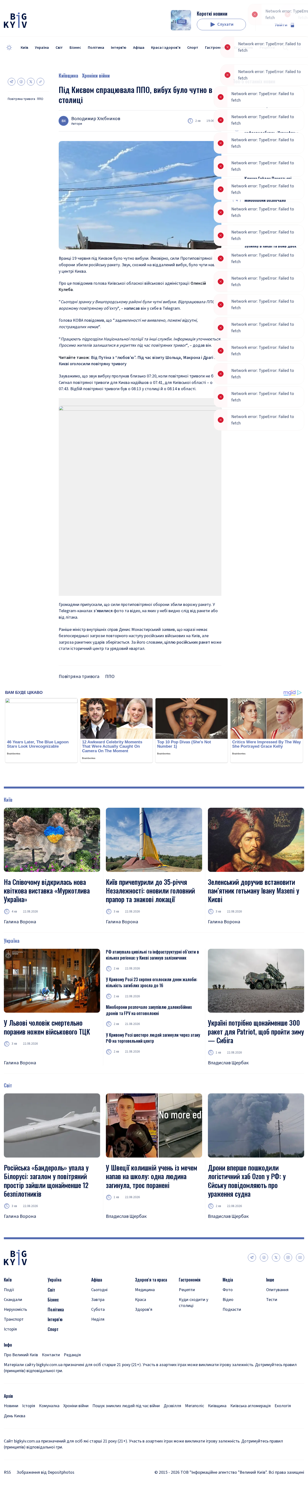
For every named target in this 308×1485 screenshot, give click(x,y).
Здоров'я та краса (151, 1280)
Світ (59, 47)
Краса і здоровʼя (165, 47)
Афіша (138, 47)
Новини (11, 1406)
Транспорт (14, 1319)
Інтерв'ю (118, 47)
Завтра (97, 1300)
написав (132, 308)
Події (9, 1290)
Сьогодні (99, 1290)
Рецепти (187, 1290)
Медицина (145, 1290)
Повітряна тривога (21, 99)
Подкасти (232, 1309)
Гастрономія (216, 47)
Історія (10, 1329)
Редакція (72, 1355)
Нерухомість (15, 1309)
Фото (228, 1290)
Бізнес (75, 47)
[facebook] (264, 1257)
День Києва (14, 1416)
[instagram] (288, 1257)
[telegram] (252, 1257)
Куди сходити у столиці (193, 1303)
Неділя (97, 1319)
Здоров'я (143, 1309)
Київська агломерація (250, 1406)
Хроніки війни (96, 75)
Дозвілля (172, 1406)
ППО (40, 99)
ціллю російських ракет (187, 642)
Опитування (277, 1290)
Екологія (283, 1406)
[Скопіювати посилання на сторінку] (40, 82)
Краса (140, 1300)
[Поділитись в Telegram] (11, 82)
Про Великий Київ (21, 1355)
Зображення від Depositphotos (45, 1472)
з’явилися (103, 611)
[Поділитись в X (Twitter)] (31, 82)
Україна (42, 47)
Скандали (13, 1300)
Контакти (51, 1355)
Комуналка (49, 1406)
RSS (7, 1472)
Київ (24, 47)
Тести (271, 1300)
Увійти (281, 25)
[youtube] (300, 1257)
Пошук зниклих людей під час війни (126, 1406)
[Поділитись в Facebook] (21, 82)
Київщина (68, 75)
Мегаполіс (194, 1406)
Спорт (192, 47)
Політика (96, 47)
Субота (98, 1309)
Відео (228, 1300)
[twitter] (276, 1257)
